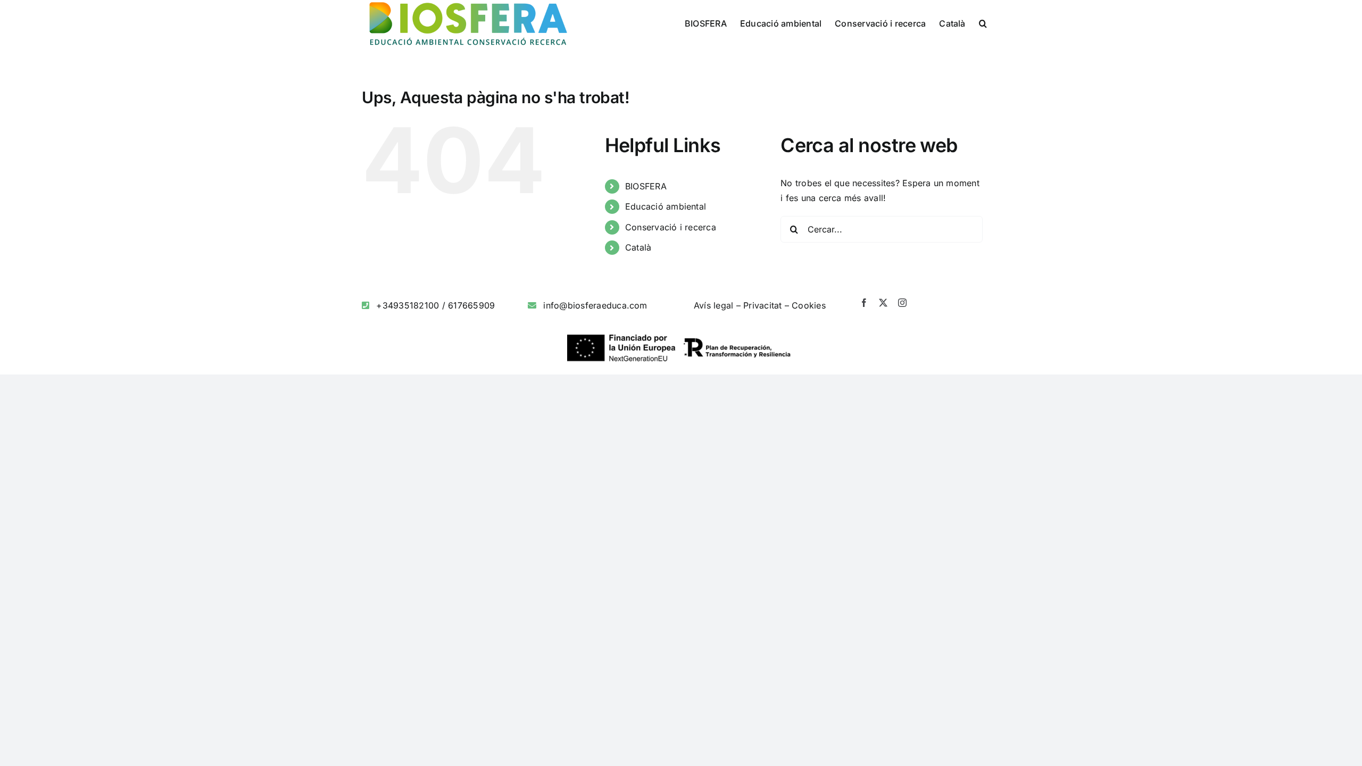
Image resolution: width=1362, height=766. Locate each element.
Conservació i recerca (670, 227)
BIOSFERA (646, 186)
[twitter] (883, 302)
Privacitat (762, 305)
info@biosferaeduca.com (595, 305)
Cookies (809, 305)
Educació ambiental (665, 206)
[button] (983, 22)
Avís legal (713, 305)
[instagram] (902, 302)
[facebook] (864, 302)
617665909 (471, 305)
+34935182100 (407, 305)
